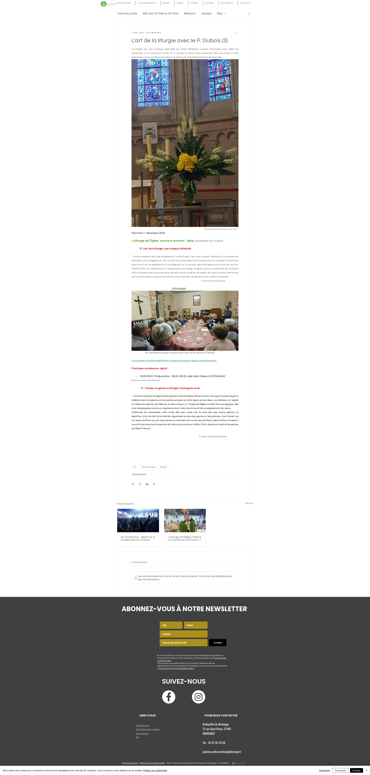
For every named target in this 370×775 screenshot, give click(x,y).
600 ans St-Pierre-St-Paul (160, 13)
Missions (190, 13)
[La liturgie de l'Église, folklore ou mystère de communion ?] (185, 520)
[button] (249, 13)
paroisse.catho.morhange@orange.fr (176, 668)
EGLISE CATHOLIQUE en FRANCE (148, 729)
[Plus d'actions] (236, 32)
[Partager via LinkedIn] (147, 484)
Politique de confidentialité (152, 763)
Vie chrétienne (139, 474)
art (134, 467)
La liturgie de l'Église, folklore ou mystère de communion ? (184, 538)
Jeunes (206, 13)
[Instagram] (198, 697)
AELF (137, 737)
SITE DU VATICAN (142, 733)
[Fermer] (366, 770)
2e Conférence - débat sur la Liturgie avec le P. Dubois (138, 538)
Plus (220, 13)
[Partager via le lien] (154, 484)
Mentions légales (130, 763)
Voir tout (249, 503)
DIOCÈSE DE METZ (142, 725)
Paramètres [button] (324, 770)
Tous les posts (127, 13)
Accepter (357, 770)
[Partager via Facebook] (133, 484)
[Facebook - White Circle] (168, 697)
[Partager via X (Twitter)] (140, 484)
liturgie (163, 467)
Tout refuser (340, 770)
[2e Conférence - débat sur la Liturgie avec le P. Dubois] (138, 520)
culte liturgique (148, 467)
